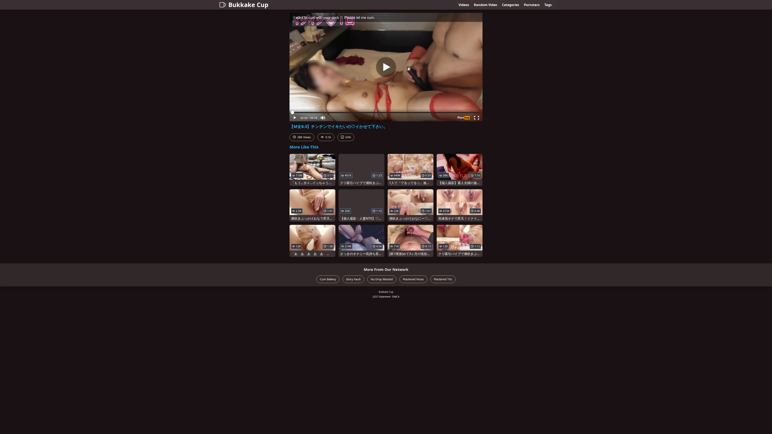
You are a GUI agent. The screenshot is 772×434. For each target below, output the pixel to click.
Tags (548, 5)
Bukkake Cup (248, 5)
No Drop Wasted (382, 279)
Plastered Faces (413, 279)
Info (348, 137)
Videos (464, 5)
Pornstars (532, 5)
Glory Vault (353, 279)
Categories (510, 5)
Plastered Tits (443, 279)
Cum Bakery (328, 279)
